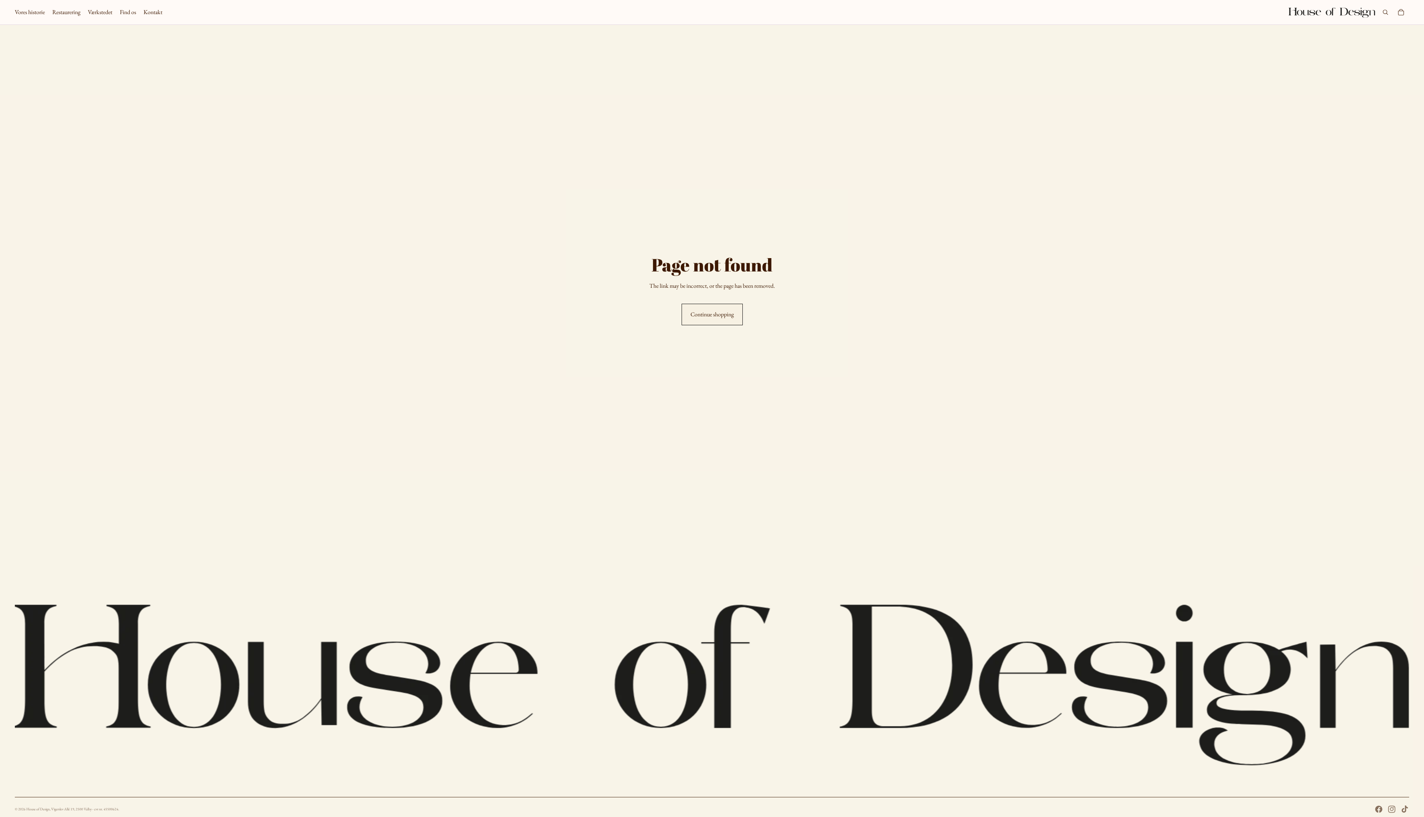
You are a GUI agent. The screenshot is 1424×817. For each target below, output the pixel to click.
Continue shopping (712, 314)
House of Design (38, 809)
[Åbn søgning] (1385, 12)
